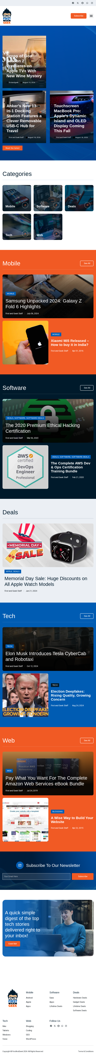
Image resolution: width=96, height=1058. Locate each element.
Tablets (5, 1030)
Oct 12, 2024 (32, 666)
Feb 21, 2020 (78, 477)
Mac (4, 1026)
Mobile (10, 206)
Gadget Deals (79, 1002)
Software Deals (80, 1010)
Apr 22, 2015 (77, 828)
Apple (28, 1002)
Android (29, 997)
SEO (28, 1034)
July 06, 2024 (33, 313)
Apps (28, 1006)
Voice (4, 1039)
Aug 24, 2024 (78, 705)
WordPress (31, 1039)
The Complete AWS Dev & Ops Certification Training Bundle (70, 467)
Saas (52, 997)
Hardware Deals (80, 997)
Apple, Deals (13, 571)
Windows (6, 1034)
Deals (72, 206)
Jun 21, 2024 (31, 590)
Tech (9, 235)
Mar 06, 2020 (32, 438)
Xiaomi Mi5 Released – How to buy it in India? (70, 343)
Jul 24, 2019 (32, 790)
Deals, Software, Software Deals (25, 418)
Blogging (57, 811)
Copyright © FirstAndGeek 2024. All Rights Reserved (22, 1051)
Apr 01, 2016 (77, 350)
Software (43, 206)
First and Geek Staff (14, 313)
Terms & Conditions (86, 1051)
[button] (91, 16)
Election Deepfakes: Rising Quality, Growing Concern (71, 695)
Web (40, 235)
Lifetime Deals (56, 1006)
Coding (29, 1030)
